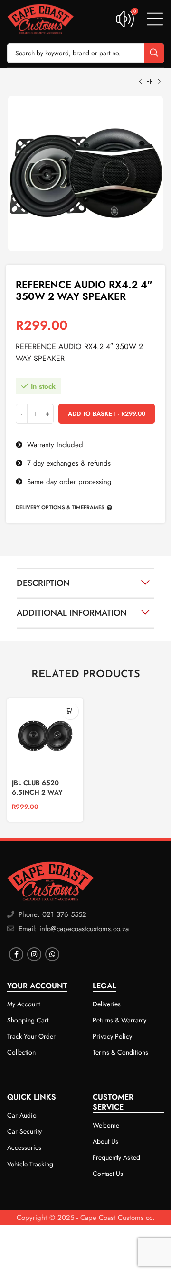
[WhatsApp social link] (52, 954)
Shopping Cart (27, 1020)
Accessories (24, 1147)
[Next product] (159, 82)
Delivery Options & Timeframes (60, 507)
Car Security (24, 1131)
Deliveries (107, 1004)
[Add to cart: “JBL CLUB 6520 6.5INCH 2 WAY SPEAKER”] (70, 711)
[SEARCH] (154, 53)
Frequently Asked (116, 1157)
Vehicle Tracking (30, 1164)
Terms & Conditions (120, 1052)
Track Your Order (31, 1036)
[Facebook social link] (16, 954)
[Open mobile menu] (155, 18)
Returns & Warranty (119, 1020)
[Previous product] (140, 82)
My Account (23, 1004)
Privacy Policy (112, 1036)
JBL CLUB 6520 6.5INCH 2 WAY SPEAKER (37, 792)
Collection (21, 1052)
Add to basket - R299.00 (106, 413)
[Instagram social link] (34, 954)
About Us (105, 1141)
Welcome (106, 1125)
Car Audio (22, 1115)
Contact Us (108, 1173)
